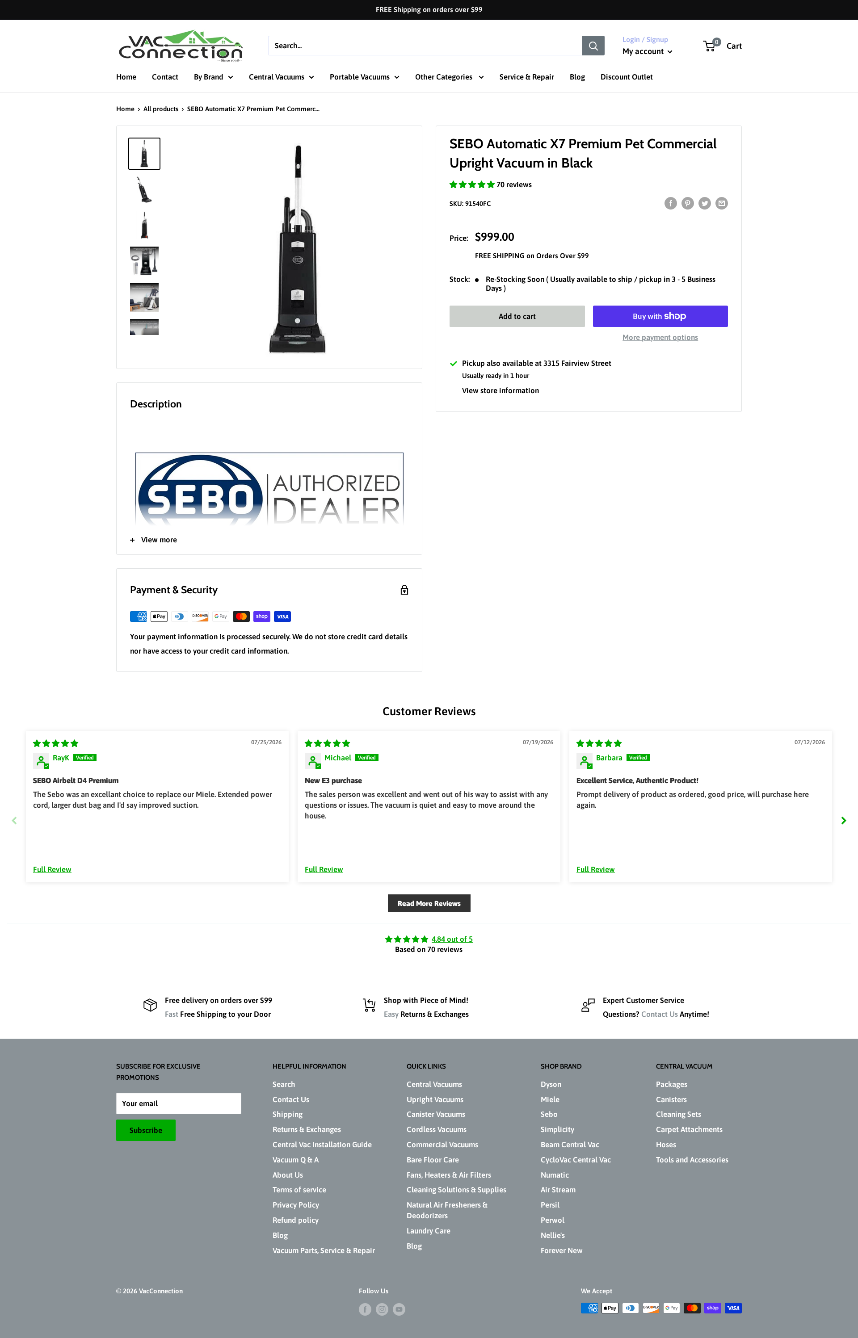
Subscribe (146, 1130)
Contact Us (659, 1014)
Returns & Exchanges (307, 1129)
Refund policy (296, 1220)
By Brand (208, 76)
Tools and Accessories (692, 1159)
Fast (171, 1014)
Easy (391, 1014)
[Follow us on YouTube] (399, 1309)
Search (284, 1084)
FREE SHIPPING (500, 256)
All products (160, 109)
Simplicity (557, 1129)
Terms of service (299, 1189)
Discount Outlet (627, 76)
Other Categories (444, 76)
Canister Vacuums (436, 1114)
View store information (500, 390)
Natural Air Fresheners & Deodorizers (447, 1210)
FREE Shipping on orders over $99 (429, 9)
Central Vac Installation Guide (322, 1144)
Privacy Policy (296, 1204)
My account (643, 51)
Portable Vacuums (360, 76)
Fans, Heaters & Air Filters (449, 1174)
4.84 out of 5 (452, 939)
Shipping (288, 1114)
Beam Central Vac (570, 1144)
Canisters (671, 1099)
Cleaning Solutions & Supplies (456, 1189)
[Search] (593, 45)
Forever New (562, 1250)
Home (126, 76)
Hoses (666, 1144)
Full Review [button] (52, 869)
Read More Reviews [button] (429, 903)
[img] (55, 743)
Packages (671, 1084)
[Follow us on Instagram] (382, 1309)
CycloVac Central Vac (576, 1159)
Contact (165, 76)
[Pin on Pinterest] (687, 203)
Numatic (555, 1174)
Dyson (551, 1084)
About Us (288, 1174)
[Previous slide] (14, 820)
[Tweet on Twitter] (704, 203)
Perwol (552, 1220)
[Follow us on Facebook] (365, 1309)
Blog (577, 76)
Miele (550, 1099)
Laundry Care (428, 1230)
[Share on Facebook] (671, 203)
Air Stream (558, 1189)
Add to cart (517, 316)
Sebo (549, 1114)
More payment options (660, 337)
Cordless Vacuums (437, 1129)
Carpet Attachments (689, 1129)
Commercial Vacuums (442, 1144)
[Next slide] (844, 820)
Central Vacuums (276, 76)
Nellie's (553, 1235)
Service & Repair (527, 76)
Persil (550, 1204)
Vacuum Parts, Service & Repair (324, 1250)
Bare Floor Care (433, 1159)
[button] (473, 184)
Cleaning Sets (678, 1114)
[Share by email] (721, 203)
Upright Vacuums (435, 1099)
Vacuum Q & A (296, 1159)
